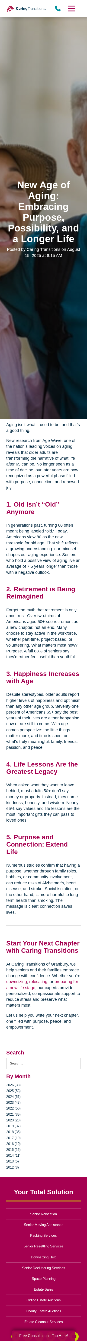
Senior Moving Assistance (43, 1225)
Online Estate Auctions (43, 1300)
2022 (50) (13, 1108)
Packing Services (43, 1235)
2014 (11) (13, 1155)
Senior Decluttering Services (43, 1268)
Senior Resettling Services (43, 1246)
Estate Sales (43, 1289)
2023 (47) (13, 1102)
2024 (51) (13, 1097)
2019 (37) (13, 1126)
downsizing (16, 981)
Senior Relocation (43, 1214)
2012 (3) (12, 1167)
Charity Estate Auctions (43, 1311)
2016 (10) (13, 1144)
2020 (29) (13, 1120)
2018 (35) (13, 1132)
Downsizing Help (43, 1257)
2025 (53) (13, 1091)
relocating (38, 981)
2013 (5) (12, 1161)
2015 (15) (13, 1150)
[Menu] (71, 8)
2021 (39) (13, 1114)
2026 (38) (13, 1085)
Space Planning (43, 1279)
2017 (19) (13, 1138)
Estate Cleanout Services (43, 1322)
